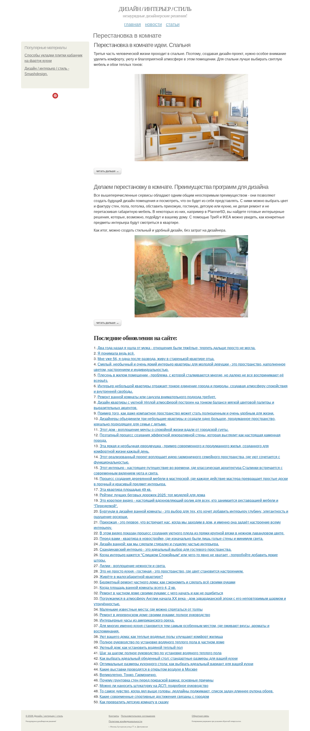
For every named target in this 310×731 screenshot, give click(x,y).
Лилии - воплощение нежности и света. (133, 565)
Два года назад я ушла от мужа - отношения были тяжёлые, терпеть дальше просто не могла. (177, 347)
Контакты (114, 715)
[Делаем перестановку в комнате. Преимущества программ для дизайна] (191, 276)
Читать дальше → (107, 171)
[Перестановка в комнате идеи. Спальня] (191, 117)
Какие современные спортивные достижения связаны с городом (154, 696)
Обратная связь (200, 715)
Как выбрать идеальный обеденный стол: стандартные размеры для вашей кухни (169, 658)
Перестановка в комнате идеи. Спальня (142, 45)
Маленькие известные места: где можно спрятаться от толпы (151, 609)
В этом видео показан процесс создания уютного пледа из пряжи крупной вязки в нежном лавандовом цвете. (192, 533)
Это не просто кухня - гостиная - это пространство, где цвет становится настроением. (172, 571)
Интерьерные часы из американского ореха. (137, 620)
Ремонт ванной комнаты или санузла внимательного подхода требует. (157, 396)
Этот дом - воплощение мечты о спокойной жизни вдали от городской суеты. (164, 429)
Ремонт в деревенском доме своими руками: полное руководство (155, 614)
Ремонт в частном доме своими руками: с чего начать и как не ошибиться (161, 592)
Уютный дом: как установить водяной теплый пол (141, 647)
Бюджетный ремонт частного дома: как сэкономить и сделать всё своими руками (167, 582)
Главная (132, 24)
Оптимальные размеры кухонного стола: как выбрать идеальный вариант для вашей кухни (176, 663)
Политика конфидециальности (125, 721)
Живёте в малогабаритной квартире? (131, 576)
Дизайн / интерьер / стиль (155, 8)
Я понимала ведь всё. (116, 353)
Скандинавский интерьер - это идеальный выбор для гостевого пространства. (165, 549)
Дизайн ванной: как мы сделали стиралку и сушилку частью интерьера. (159, 543)
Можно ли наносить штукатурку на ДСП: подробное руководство (154, 685)
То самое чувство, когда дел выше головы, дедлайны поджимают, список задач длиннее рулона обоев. (186, 691)
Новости (153, 24)
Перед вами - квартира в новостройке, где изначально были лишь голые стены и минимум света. (181, 538)
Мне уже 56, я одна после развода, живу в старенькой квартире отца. (156, 358)
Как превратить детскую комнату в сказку (134, 701)
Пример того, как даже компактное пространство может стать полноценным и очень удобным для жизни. (186, 413)
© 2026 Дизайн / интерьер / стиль (44, 715)
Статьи (173, 24)
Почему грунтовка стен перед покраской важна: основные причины (157, 680)
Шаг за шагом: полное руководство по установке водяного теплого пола (160, 652)
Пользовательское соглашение (138, 715)
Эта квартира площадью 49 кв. (125, 489)
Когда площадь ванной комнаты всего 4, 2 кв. (138, 587)
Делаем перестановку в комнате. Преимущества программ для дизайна (181, 186)
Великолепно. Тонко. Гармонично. (128, 674)
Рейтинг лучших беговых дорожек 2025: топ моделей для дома (152, 494)
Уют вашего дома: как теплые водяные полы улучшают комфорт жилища (161, 636)
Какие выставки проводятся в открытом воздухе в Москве (148, 669)
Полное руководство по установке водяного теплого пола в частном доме (162, 642)
